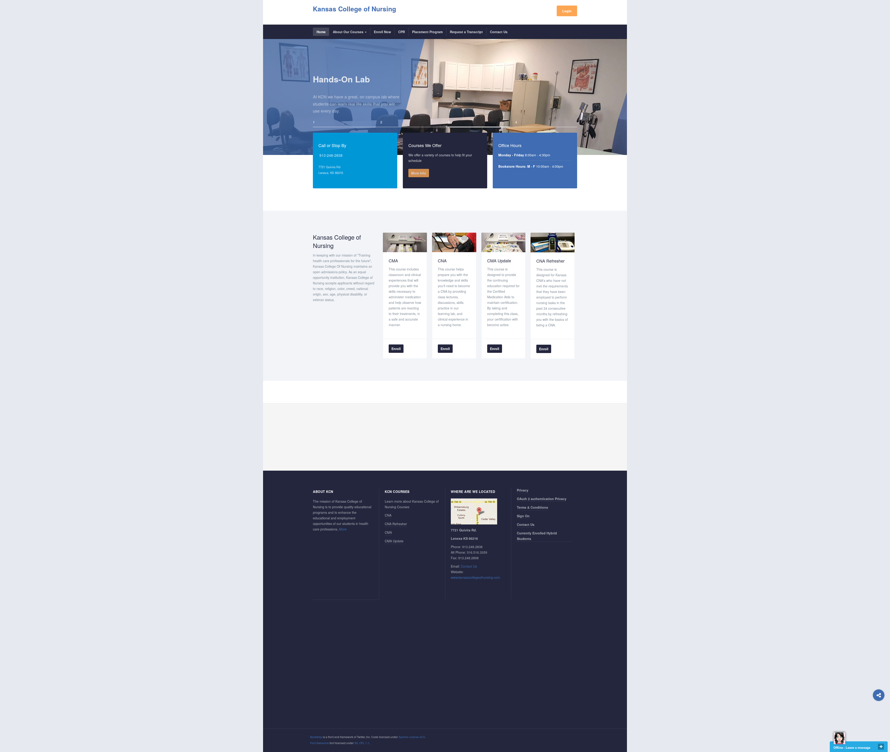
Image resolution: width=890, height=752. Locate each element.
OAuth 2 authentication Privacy (541, 498)
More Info (418, 173)
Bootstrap (316, 737)
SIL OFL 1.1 (361, 743)
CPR (401, 31)
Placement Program (427, 31)
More (343, 529)
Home (321, 31)
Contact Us (499, 31)
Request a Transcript (466, 31)
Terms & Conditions (532, 507)
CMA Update (394, 541)
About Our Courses (348, 31)
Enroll (396, 348)
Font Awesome (319, 743)
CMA (388, 532)
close (881, 747)
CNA (388, 515)
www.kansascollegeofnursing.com (475, 577)
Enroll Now (382, 31)
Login (567, 11)
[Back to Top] (879, 714)
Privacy (522, 490)
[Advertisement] (445, 437)
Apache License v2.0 (411, 737)
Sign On (523, 516)
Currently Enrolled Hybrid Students (537, 536)
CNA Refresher (396, 523)
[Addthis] (878, 695)
